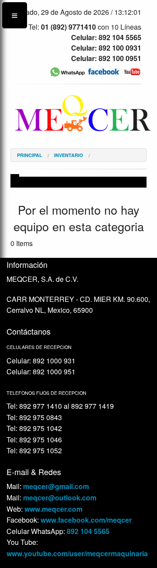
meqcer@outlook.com (59, 498)
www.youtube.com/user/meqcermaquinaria (77, 553)
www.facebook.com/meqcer (86, 520)
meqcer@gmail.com (56, 486)
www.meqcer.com (53, 509)
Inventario (68, 155)
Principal (29, 155)
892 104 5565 (88, 531)
